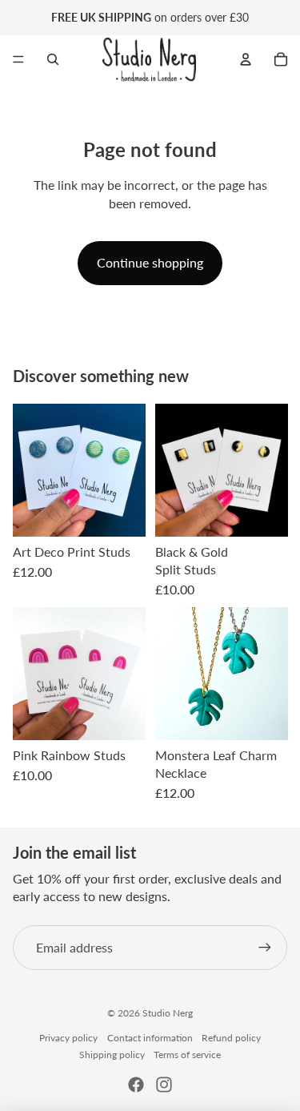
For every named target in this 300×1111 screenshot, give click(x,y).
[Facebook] (136, 1084)
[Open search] (52, 59)
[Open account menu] (245, 59)
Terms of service (187, 1055)
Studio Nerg (167, 1013)
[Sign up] (265, 947)
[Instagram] (164, 1084)
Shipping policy (112, 1055)
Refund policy (231, 1038)
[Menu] (18, 59)
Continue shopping (150, 262)
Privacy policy (68, 1038)
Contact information (150, 1038)
